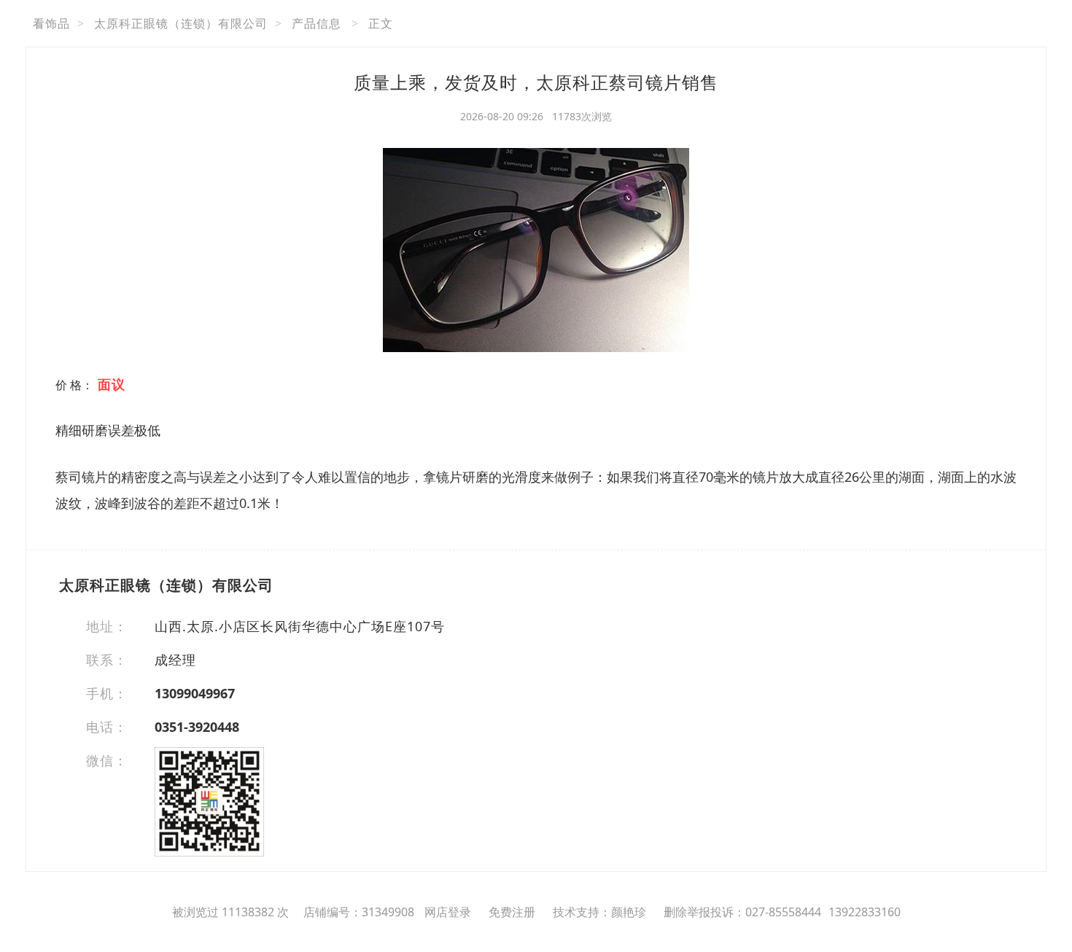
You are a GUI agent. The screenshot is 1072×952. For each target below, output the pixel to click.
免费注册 (512, 912)
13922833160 (864, 912)
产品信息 (316, 23)
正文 (380, 23)
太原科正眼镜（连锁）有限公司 (181, 23)
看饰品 (51, 23)
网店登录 (447, 912)
